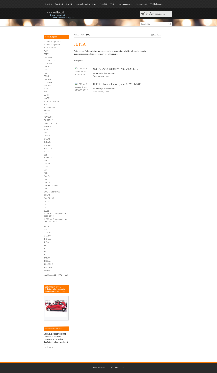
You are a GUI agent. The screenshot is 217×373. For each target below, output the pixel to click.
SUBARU (47, 142)
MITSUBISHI (49, 107)
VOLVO (47, 151)
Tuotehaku (157, 35)
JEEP (46, 88)
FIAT (46, 73)
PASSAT (47, 226)
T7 (45, 254)
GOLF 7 (47, 188)
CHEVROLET (49, 60)
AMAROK (48, 157)
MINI (46, 104)
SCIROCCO (48, 232)
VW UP (47, 270)
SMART (47, 139)
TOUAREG (48, 264)
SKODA (47, 135)
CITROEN (48, 63)
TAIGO (47, 257)
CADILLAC (48, 57)
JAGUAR (47, 85)
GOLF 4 (47, 176)
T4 (45, 245)
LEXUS (46, 95)
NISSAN (47, 110)
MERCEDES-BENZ (51, 101)
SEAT (46, 132)
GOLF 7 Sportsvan (52, 191)
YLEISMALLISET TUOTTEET (56, 275)
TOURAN (48, 267)
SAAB (46, 129)
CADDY (47, 163)
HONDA (47, 79)
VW (82, 35)
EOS (45, 169)
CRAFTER (48, 166)
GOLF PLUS (49, 198)
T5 (45, 248)
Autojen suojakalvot (52, 41)
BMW (46, 54)
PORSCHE (48, 120)
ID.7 (45, 207)
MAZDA (47, 98)
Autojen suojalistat (52, 44)
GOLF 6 (47, 182)
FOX (45, 173)
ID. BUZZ (48, 201)
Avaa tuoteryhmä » (101, 76)
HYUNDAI (48, 82)
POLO (46, 229)
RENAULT (48, 126)
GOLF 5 (47, 179)
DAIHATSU (48, 69)
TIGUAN (47, 261)
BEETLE (47, 160)
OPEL (46, 113)
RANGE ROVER (50, 123)
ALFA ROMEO (50, 47)
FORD (46, 76)
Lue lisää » (48, 347)
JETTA (46, 210)
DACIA (46, 66)
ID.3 (45, 204)
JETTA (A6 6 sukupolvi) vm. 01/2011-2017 (55, 220)
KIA (45, 91)
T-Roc (46, 242)
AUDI (46, 51)
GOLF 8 (47, 195)
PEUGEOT (48, 117)
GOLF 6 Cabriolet (51, 185)
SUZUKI (47, 145)
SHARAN (47, 235)
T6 (45, 251)
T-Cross (47, 239)
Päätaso (76, 35)
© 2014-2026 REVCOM (102, 367)
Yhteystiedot (119, 367)
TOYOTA (48, 148)
